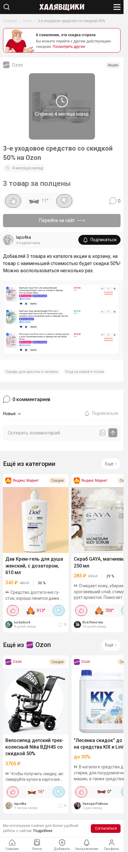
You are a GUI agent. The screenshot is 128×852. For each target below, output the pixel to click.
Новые (9, 413)
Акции (113, 65)
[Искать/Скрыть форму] (6, 6)
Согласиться (106, 828)
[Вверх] (113, 827)
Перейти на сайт (57, 220)
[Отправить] (112, 432)
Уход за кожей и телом (84, 372)
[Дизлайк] (64, 201)
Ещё (109, 463)
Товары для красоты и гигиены (31, 372)
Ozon (27, 21)
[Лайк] (13, 201)
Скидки (57, 480)
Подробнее (42, 831)
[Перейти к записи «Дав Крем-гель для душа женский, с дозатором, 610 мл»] (35, 520)
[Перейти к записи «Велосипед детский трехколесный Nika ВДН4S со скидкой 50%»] (35, 701)
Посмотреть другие (69, 47)
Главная (10, 21)
